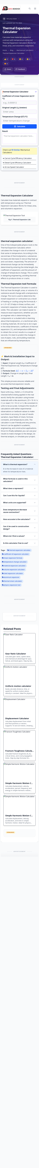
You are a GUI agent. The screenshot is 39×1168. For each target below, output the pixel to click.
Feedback (21, 69)
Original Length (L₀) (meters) (14, 107)
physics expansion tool (12, 585)
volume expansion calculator (14, 570)
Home (5, 50)
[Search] (30, 9)
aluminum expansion (11, 577)
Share (9, 69)
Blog (11, 50)
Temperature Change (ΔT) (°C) (15, 116)
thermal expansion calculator (19, 550)
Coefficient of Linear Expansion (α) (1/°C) (18, 97)
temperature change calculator (15, 562)
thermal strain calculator (13, 581)
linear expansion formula (13, 558)
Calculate (21, 126)
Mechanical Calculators (25, 50)
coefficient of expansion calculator (16, 554)
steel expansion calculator (13, 573)
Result (5, 131)
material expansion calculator (14, 566)
